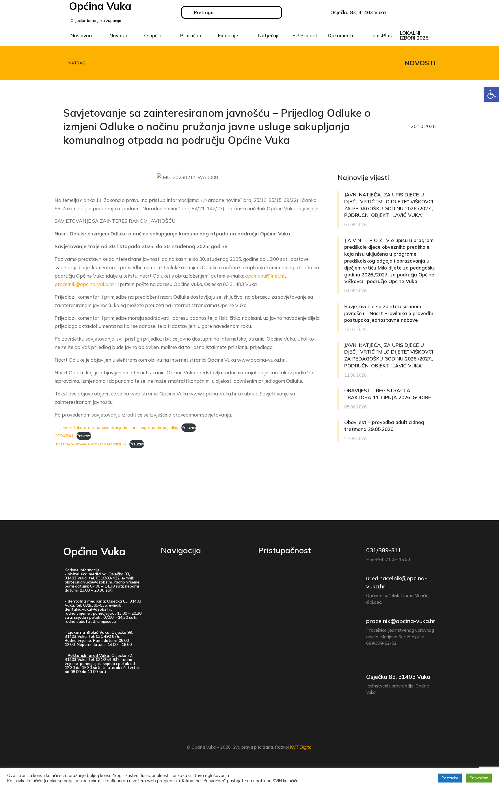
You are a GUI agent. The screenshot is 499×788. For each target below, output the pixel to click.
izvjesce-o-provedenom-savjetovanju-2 (90, 443)
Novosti (420, 62)
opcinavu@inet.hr (265, 276)
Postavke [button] (450, 778)
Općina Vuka (94, 551)
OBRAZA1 (64, 435)
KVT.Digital (301, 747)
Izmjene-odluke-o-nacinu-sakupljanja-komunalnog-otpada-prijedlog (116, 427)
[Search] (188, 12)
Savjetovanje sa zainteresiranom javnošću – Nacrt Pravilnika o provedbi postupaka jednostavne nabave (388, 313)
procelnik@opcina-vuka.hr (84, 284)
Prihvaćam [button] (479, 778)
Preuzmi (188, 427)
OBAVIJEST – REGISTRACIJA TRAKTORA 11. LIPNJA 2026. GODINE (387, 393)
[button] (491, 94)
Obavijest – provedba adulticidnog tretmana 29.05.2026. (384, 425)
